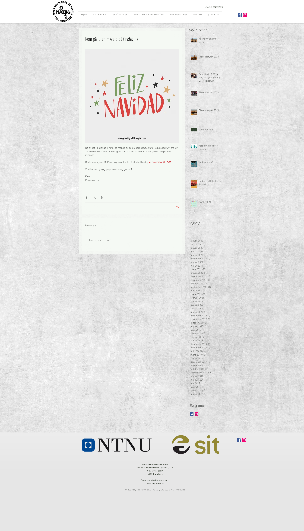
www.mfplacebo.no (155, 483)
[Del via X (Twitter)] (94, 197)
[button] (120, 15)
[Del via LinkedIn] (102, 197)
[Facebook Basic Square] (191, 414)
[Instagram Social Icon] (245, 15)
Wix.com (180, 489)
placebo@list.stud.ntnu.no (158, 480)
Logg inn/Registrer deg (214, 7)
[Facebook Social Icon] (240, 15)
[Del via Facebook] (86, 197)
